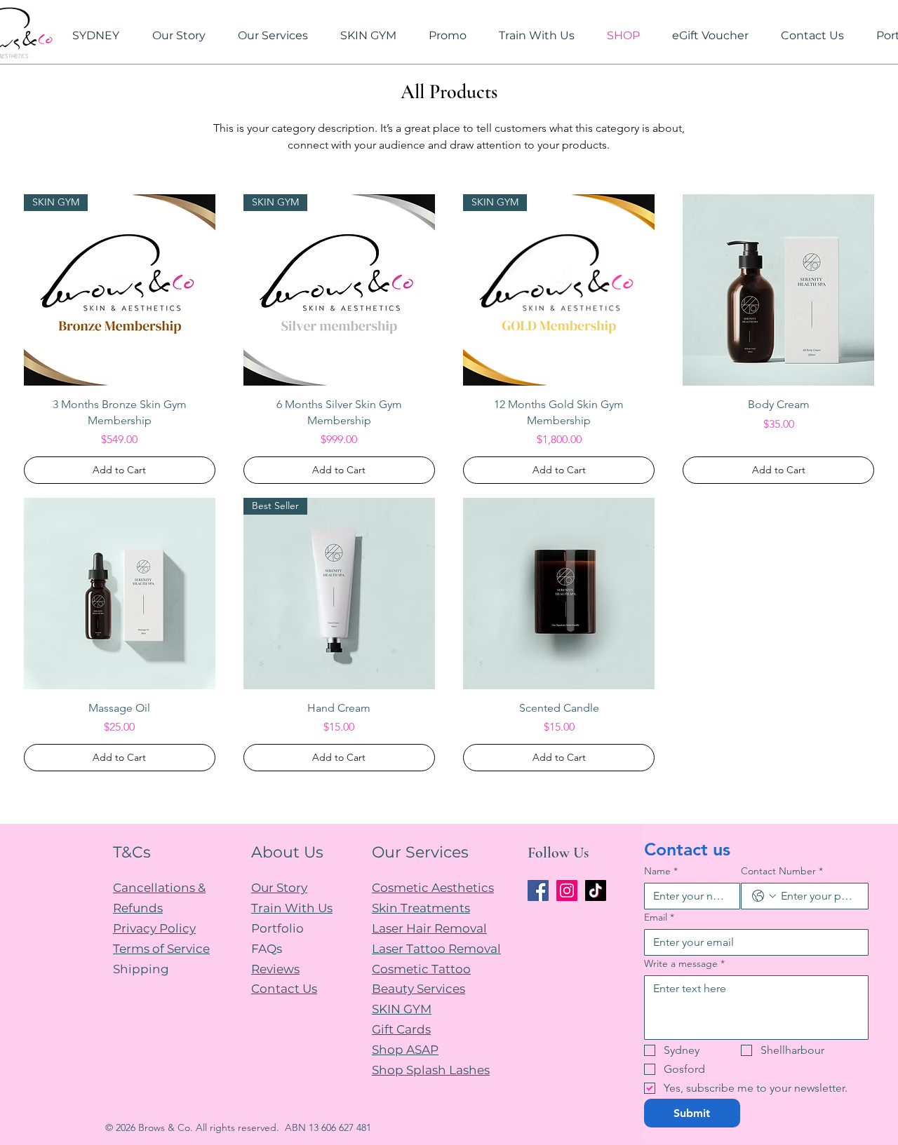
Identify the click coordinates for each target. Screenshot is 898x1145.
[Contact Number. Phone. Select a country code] (764, 896)
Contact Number (782, 871)
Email (659, 917)
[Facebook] (538, 890)
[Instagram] (566, 890)
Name (661, 871)
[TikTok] (595, 890)
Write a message (684, 964)
